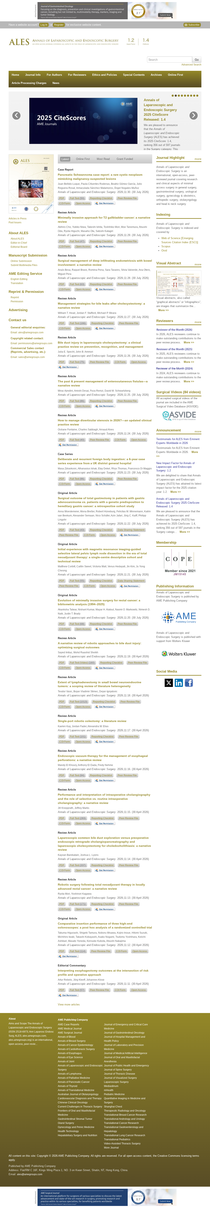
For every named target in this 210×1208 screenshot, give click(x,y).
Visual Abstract (168, 263)
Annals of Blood (66, 1036)
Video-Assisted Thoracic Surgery (122, 1143)
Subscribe (194, 24)
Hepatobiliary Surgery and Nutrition (77, 1135)
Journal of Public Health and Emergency (126, 1065)
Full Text (77, 198)
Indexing (163, 215)
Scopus (165, 246)
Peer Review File (127, 198)
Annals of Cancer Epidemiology (75, 1045)
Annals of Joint (66, 1061)
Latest (65, 159)
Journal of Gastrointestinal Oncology (124, 1032)
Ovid (164, 250)
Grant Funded (125, 158)
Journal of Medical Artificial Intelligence (125, 1053)
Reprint (15, 297)
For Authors (54, 74)
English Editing (19, 279)
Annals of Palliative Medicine (74, 1077)
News (55, 83)
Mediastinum (111, 1086)
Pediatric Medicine (114, 1094)
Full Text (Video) (82, 662)
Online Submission (21, 261)
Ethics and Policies (104, 74)
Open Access (83, 203)
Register (59, 24)
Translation (17, 283)
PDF (61, 198)
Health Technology (68, 1131)
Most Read (103, 158)
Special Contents (134, 74)
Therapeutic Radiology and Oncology (125, 1110)
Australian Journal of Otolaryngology (78, 1094)
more (198, 158)
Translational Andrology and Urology (124, 1118)
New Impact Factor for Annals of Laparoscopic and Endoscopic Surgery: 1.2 (175, 467)
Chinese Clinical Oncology (73, 1102)
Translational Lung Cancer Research (124, 1135)
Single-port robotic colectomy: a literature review (92, 721)
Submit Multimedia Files (24, 265)
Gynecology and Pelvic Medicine (76, 1127)
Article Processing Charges (29, 83)
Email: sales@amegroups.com (28, 357)
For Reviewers (77, 74)
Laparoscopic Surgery (116, 1082)
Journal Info (33, 74)
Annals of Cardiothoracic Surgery (76, 1049)
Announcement (168, 430)
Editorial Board (19, 246)
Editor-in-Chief (19, 242)
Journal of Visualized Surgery (120, 1077)
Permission (17, 301)
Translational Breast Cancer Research (125, 1114)
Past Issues (15, 222)
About (17, 238)
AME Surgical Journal (70, 1032)
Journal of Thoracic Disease (119, 1073)
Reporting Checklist (101, 198)
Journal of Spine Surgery (118, 1069)
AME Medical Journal (70, 1028)
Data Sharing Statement (131, 530)
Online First (175, 74)
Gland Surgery (66, 1123)
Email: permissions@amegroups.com (31, 343)
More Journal (111, 1147)
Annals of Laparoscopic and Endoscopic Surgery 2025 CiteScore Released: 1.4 (160, 109)
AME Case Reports (68, 1024)
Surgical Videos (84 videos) (178, 392)
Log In (43, 24)
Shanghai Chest (113, 1106)
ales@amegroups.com (29, 1174)
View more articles (69, 1004)
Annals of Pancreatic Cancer (74, 1082)
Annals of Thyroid (67, 1086)
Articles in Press (17, 218)
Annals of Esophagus (70, 1053)
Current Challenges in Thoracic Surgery (80, 1106)
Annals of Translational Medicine (76, 1090)
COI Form (64, 203)
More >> (163, 310)
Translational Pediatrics (117, 1139)
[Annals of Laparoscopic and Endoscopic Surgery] (80, 41)
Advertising (18, 310)
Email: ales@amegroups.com (27, 332)
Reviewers (164, 321)
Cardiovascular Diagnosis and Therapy (80, 1098)
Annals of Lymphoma (69, 1073)
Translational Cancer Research (121, 1123)
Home (15, 74)
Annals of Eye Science (70, 1057)
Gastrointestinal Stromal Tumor (75, 1118)
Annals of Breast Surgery (72, 1041)
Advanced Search (191, 64)
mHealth (108, 1090)
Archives (156, 74)
